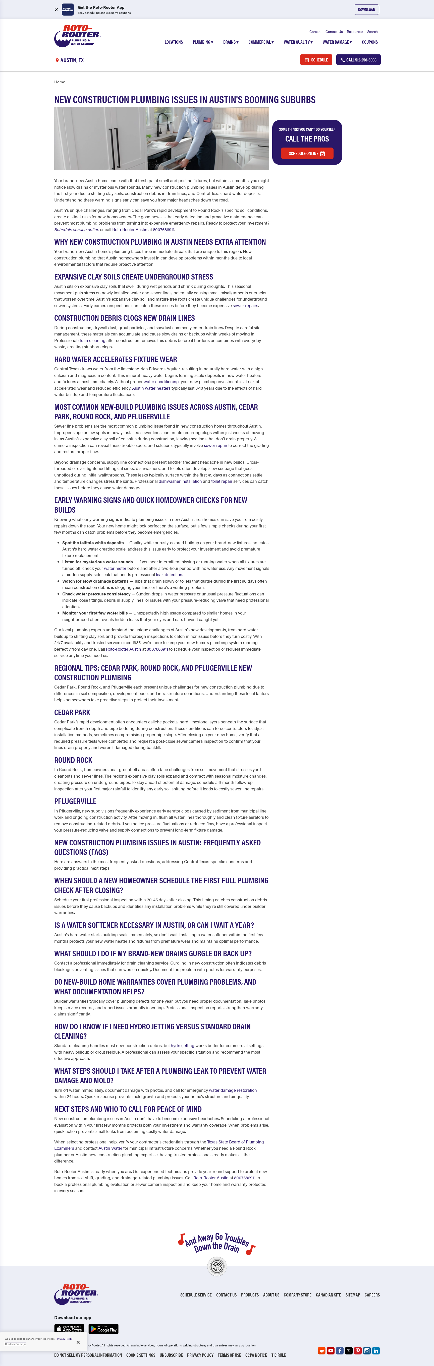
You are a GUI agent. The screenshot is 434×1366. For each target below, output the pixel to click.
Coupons (370, 42)
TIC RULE (279, 1355)
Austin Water (110, 1148)
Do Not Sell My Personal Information (88, 1355)
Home (59, 82)
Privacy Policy (200, 1355)
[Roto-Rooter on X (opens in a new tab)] (349, 1350)
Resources (355, 31)
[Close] (78, 1342)
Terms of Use (229, 1355)
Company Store (297, 1294)
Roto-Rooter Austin (129, 229)
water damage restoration (233, 1090)
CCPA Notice (256, 1355)
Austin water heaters (151, 388)
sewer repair (215, 445)
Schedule (319, 59)
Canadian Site (328, 1294)
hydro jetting (182, 1045)
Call (361, 59)
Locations (174, 42)
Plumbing (203, 42)
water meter (115, 568)
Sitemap (353, 1294)
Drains (231, 42)
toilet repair (221, 481)
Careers (315, 31)
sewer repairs (245, 305)
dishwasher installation (180, 481)
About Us (271, 1294)
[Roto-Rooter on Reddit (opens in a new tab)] (321, 1350)
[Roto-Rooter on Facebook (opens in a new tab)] (340, 1350)
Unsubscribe (171, 1355)
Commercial (261, 42)
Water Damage (337, 42)
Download (366, 9)
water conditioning (161, 381)
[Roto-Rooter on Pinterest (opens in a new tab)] (358, 1350)
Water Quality (298, 42)
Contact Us (334, 31)
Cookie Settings (140, 1355)
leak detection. (169, 574)
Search (372, 31)
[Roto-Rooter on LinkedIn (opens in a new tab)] (376, 1350)
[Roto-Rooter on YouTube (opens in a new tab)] (331, 1350)
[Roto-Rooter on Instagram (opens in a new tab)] (367, 1350)
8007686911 (163, 229)
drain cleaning (91, 340)
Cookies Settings (15, 1344)
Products (250, 1294)
